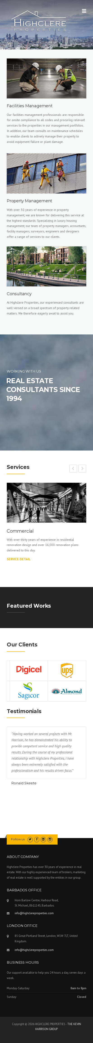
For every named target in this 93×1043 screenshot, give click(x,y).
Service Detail (18, 559)
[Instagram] (50, 839)
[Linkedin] (43, 839)
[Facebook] (36, 839)
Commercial (20, 531)
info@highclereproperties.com (34, 913)
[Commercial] (46, 503)
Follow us (18, 839)
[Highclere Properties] (38, 20)
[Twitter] (30, 839)
